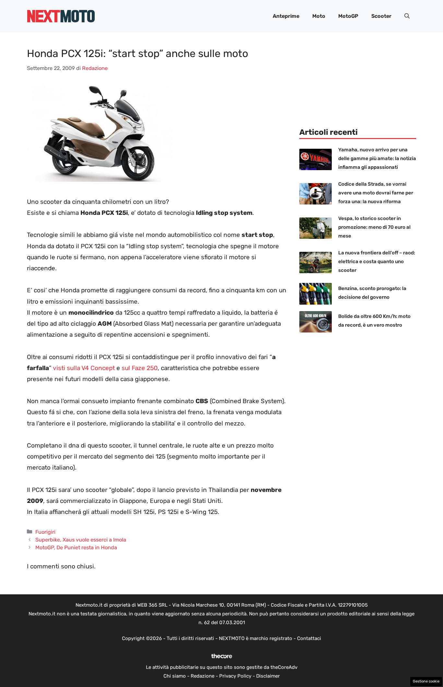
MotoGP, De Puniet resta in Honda (76, 547)
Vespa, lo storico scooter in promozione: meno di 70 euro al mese (374, 227)
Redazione (202, 676)
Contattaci (309, 638)
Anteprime (286, 16)
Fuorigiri (45, 532)
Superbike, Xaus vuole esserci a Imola (80, 540)
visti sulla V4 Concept (84, 368)
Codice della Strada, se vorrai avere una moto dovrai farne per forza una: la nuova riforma (375, 192)
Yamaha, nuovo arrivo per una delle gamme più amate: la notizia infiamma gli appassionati (377, 158)
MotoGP (348, 16)
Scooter (381, 16)
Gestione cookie (426, 681)
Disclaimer (268, 676)
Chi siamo (174, 676)
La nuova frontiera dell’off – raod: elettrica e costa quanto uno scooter (376, 261)
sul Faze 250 (140, 368)
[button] (407, 16)
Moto (318, 16)
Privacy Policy (235, 676)
